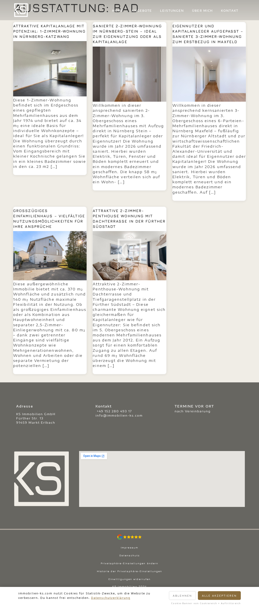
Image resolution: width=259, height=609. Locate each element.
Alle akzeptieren (219, 595)
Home (117, 10)
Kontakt (229, 10)
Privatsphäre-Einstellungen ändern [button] (129, 563)
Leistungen (172, 10)
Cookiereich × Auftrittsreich (220, 603)
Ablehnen (182, 595)
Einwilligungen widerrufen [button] (129, 579)
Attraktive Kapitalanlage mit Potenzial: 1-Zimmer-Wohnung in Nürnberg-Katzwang (49, 31)
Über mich (202, 10)
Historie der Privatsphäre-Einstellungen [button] (129, 571)
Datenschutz (129, 555)
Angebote (142, 10)
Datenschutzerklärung (110, 598)
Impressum (129, 547)
